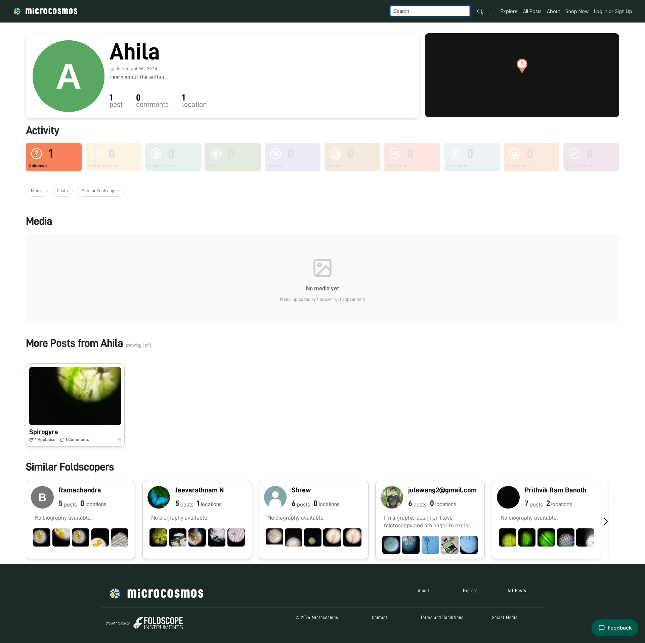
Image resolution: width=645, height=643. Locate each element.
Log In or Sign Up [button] (613, 11)
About (553, 11)
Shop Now (577, 11)
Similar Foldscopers (101, 190)
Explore (509, 11)
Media (37, 190)
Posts (62, 190)
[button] (522, 65)
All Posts (532, 11)
